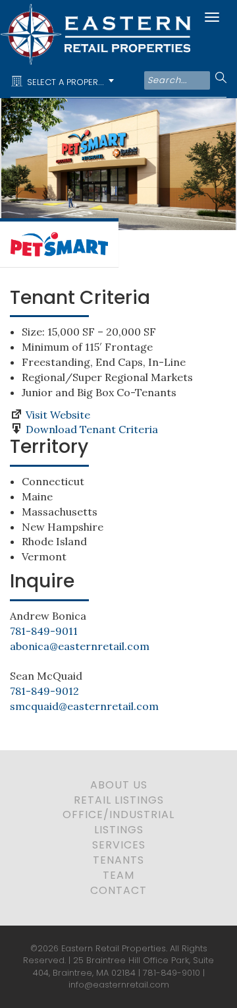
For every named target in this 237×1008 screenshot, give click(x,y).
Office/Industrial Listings (118, 822)
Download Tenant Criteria (92, 429)
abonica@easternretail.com (79, 646)
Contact (118, 890)
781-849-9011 (44, 630)
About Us (118, 784)
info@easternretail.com (118, 984)
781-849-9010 (171, 972)
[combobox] (64, 81)
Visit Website (58, 414)
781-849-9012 (44, 690)
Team (118, 875)
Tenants (118, 860)
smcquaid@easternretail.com (84, 706)
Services (118, 844)
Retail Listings (119, 800)
